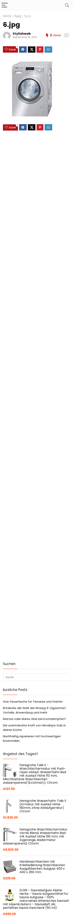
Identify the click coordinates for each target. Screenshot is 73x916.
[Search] (67, 5)
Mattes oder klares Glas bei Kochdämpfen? (34, 719)
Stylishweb (22, 33)
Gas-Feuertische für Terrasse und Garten (33, 701)
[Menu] (4, 5)
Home (7, 16)
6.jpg (17, 16)
